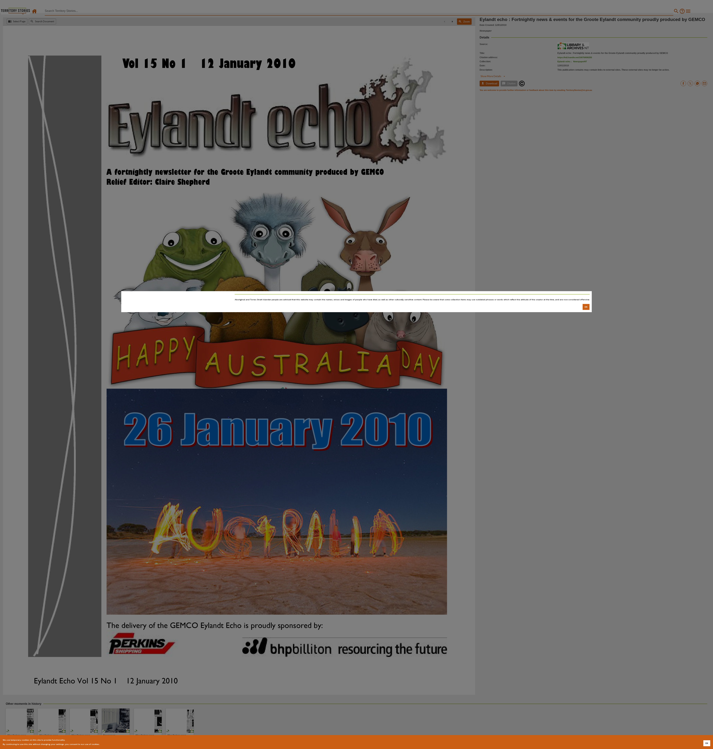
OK (586, 307)
